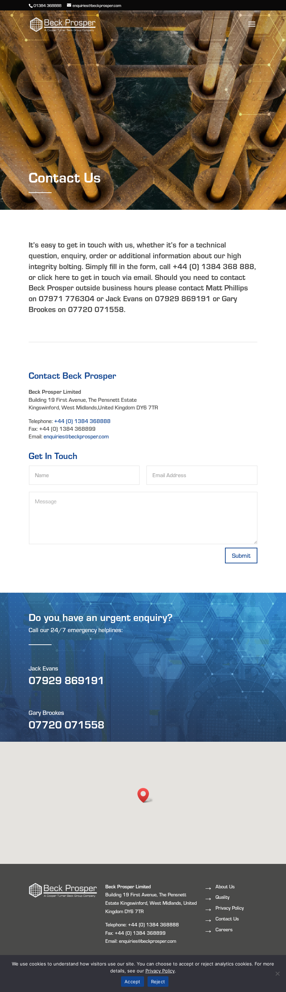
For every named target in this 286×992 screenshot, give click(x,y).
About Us (225, 886)
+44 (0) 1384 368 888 (213, 266)
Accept (133, 981)
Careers (224, 929)
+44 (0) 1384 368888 (82, 420)
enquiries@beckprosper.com (76, 436)
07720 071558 (66, 724)
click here (54, 277)
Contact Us (227, 918)
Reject (158, 981)
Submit (241, 555)
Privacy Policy (230, 907)
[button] (145, 795)
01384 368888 (47, 5)
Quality (222, 897)
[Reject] (277, 973)
